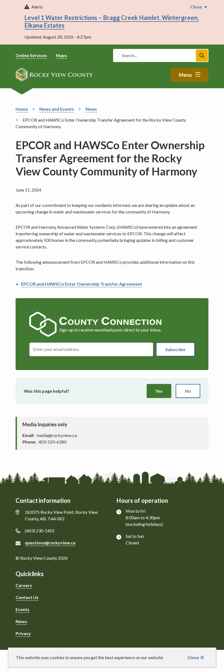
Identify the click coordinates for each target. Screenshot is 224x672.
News (91, 108)
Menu (185, 75)
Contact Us (27, 597)
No (188, 391)
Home (22, 108)
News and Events (56, 108)
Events (23, 609)
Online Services (31, 55)
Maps (61, 55)
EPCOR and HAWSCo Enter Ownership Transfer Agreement (81, 283)
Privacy (23, 633)
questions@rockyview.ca (50, 542)
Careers (24, 585)
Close (193, 657)
